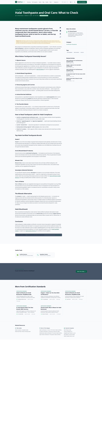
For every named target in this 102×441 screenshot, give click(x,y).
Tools (50, 2)
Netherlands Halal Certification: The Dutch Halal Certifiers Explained (50, 333)
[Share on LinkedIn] (60, 31)
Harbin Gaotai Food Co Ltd (69, 336)
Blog (43, 2)
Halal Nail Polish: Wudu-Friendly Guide (22, 331)
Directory (29, 2)
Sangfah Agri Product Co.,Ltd (69, 333)
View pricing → (58, 234)
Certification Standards (71, 44)
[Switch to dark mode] (75, 2)
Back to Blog (18, 9)
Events (40, 2)
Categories (56, 2)
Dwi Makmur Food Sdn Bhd (69, 334)
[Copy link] (60, 37)
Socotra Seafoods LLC (68, 331)
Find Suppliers (35, 2)
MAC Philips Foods (67, 330)
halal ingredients (40, 69)
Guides (47, 2)
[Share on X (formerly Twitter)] (60, 28)
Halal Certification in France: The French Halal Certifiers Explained (50, 330)
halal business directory (31, 231)
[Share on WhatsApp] (60, 34)
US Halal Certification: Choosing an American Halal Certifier (49, 331)
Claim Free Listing (80, 271)
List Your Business (82, 2)
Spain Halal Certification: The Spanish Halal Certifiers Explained (49, 334)
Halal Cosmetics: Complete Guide (21, 330)
